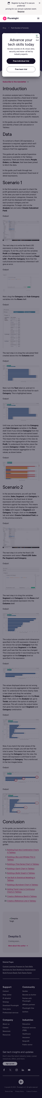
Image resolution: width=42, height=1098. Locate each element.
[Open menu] (38, 18)
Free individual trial (21, 61)
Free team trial (21, 69)
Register (21, 12)
